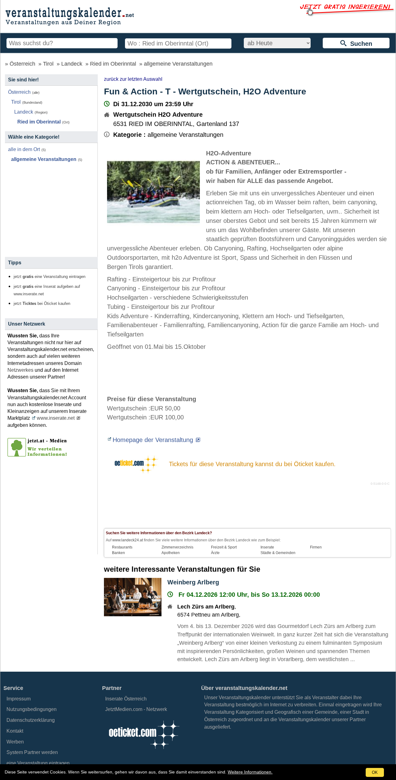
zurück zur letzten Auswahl (133, 79)
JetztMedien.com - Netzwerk (136, 709)
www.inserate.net (56, 418)
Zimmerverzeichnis (177, 547)
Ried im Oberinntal (113, 64)
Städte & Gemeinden (277, 553)
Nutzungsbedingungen (31, 709)
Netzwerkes (20, 370)
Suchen (359, 43)
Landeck (71, 64)
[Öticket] (144, 750)
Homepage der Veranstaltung (153, 439)
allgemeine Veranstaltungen (178, 64)
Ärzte (215, 553)
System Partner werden (32, 752)
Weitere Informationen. (250, 771)
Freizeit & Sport (224, 547)
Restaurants (122, 547)
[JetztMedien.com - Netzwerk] (38, 454)
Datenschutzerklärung (30, 720)
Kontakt (14, 731)
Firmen (316, 547)
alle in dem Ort (24, 149)
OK (375, 772)
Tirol (48, 64)
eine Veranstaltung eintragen (38, 763)
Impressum (18, 698)
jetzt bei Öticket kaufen (42, 303)
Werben (15, 741)
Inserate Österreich (126, 698)
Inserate (267, 547)
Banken (118, 553)
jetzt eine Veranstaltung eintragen (49, 277)
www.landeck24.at (127, 540)
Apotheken (170, 553)
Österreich (22, 64)
